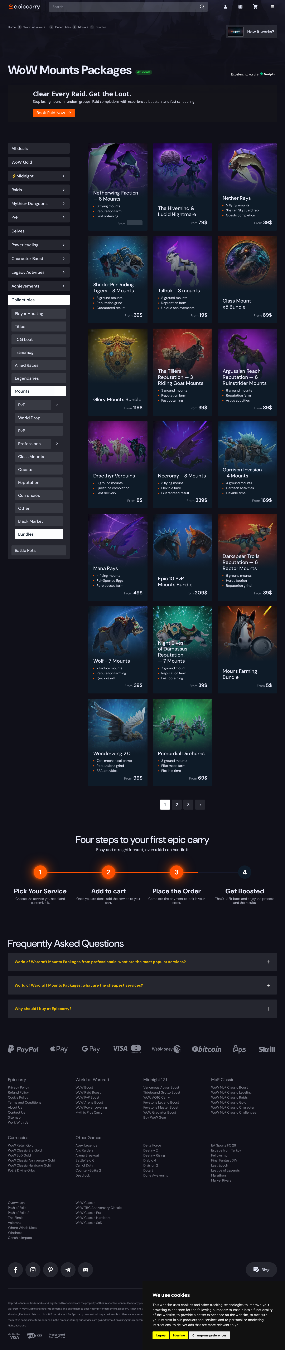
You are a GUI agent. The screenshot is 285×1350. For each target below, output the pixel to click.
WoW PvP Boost (87, 1097)
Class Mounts (31, 456)
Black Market (30, 521)
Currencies (29, 495)
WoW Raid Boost (88, 1092)
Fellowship (219, 1155)
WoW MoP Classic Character (233, 1107)
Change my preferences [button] (209, 1335)
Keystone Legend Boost (161, 1102)
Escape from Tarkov (226, 1150)
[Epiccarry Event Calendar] (240, 7)
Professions (29, 443)
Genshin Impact (20, 1238)
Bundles (26, 534)
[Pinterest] (50, 1269)
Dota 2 (148, 1170)
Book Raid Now (50, 113)
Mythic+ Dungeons (29, 203)
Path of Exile (17, 1208)
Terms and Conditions (24, 1102)
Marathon (218, 1175)
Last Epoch (219, 1165)
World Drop (29, 418)
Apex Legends (86, 1145)
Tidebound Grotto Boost (161, 1092)
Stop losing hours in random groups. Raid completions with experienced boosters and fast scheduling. (114, 101)
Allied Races (27, 365)
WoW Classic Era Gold (25, 1150)
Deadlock (83, 1175)
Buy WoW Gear (154, 1117)
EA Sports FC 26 (223, 1145)
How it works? (260, 31)
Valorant (14, 1223)
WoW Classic (85, 1203)
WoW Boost (84, 1087)
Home (12, 27)
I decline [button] (179, 1335)
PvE (21, 405)
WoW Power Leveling (91, 1107)
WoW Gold (21, 162)
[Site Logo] (24, 7)
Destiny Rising (154, 1155)
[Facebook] (15, 1269)
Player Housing (29, 313)
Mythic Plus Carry (89, 1112)
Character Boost (27, 258)
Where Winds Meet (22, 1228)
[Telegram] (68, 1269)
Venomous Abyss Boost (161, 1087)
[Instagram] (32, 1269)
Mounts (83, 27)
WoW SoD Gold (19, 1155)
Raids (16, 189)
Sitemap (14, 1117)
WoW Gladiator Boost (159, 1112)
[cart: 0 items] (255, 7)
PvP (15, 217)
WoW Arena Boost (89, 1102)
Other (24, 508)
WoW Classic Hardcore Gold (29, 1165)
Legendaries (27, 378)
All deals (19, 148)
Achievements (25, 286)
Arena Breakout (87, 1155)
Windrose (15, 1233)
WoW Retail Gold (21, 1145)
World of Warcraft (35, 27)
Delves (18, 231)
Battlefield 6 (85, 1160)
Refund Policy (18, 1092)
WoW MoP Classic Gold (228, 1102)
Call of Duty (84, 1165)
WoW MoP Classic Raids (229, 1097)
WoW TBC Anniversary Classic (99, 1208)
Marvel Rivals (221, 1180)
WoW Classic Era (88, 1213)
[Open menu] (272, 6)
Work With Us (18, 1122)
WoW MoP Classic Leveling (231, 1092)
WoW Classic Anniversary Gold (31, 1160)
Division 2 (150, 1165)
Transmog (24, 352)
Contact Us (16, 1112)
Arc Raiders (84, 1150)
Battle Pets (25, 550)
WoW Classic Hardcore (93, 1218)
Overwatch (16, 1203)
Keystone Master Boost (160, 1107)
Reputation (28, 482)
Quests (25, 469)
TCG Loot (24, 339)
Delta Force (152, 1145)
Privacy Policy (18, 1087)
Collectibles (63, 27)
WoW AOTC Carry (156, 1097)
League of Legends (225, 1170)
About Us (15, 1107)
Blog (265, 1269)
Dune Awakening (155, 1175)
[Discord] (85, 1269)
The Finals (15, 1218)
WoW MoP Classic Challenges (233, 1112)
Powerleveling (24, 244)
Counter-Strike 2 (88, 1170)
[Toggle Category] (63, 176)
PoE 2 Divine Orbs (21, 1170)
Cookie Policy (18, 1097)
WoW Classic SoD (89, 1223)
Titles (20, 326)
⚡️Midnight (22, 176)
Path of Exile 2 (18, 1213)
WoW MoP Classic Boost (229, 1087)
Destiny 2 (150, 1150)
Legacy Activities (28, 272)
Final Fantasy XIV (224, 1160)
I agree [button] (160, 1335)
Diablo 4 (149, 1160)
